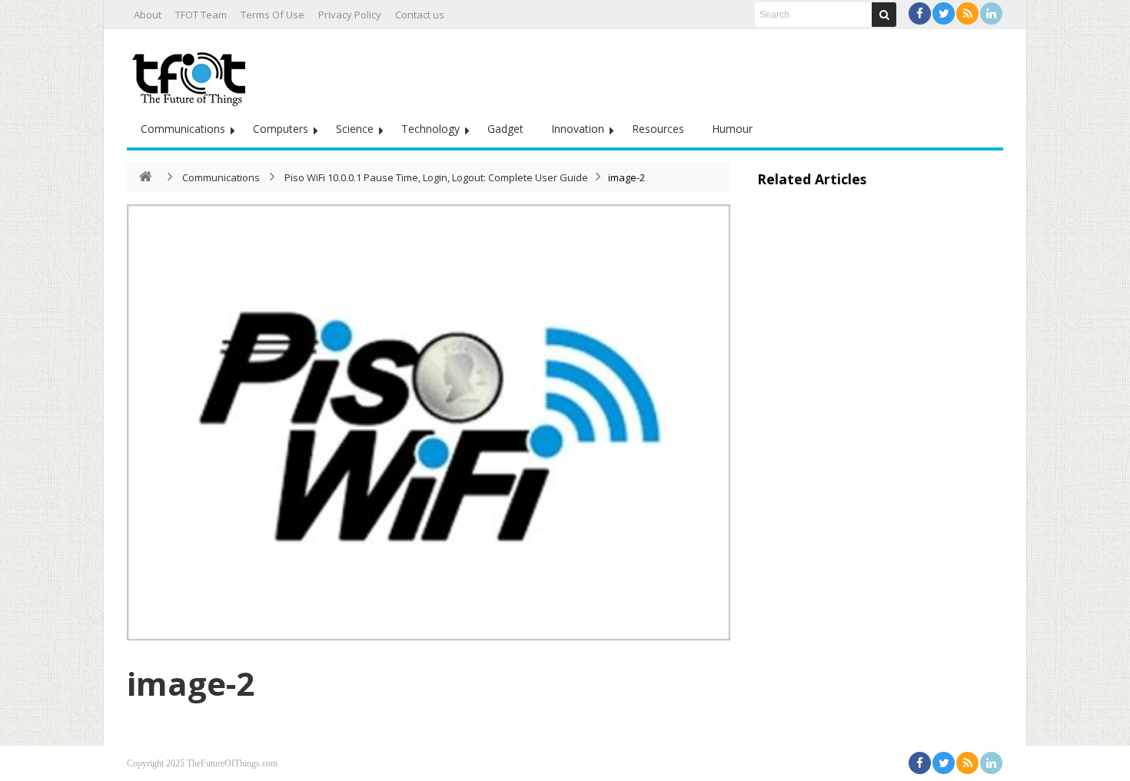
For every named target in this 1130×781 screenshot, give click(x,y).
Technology (430, 128)
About (147, 15)
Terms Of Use (272, 15)
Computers (280, 128)
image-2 (190, 683)
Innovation (577, 128)
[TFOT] (192, 74)
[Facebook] (920, 13)
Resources (658, 128)
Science (355, 128)
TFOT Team (201, 15)
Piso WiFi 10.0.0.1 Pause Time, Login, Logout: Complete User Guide (436, 177)
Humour (732, 128)
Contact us (419, 15)
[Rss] (967, 13)
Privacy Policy (349, 15)
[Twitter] (944, 13)
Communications (183, 128)
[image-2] (428, 422)
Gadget (505, 128)
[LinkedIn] (991, 13)
